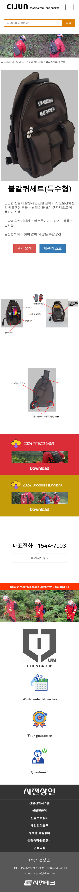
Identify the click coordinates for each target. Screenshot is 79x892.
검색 (68, 23)
